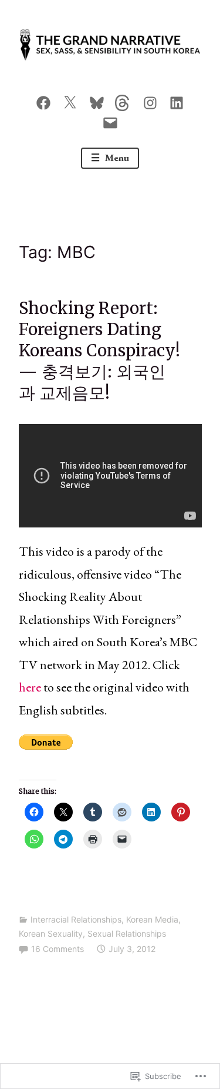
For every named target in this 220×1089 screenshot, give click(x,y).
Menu (116, 157)
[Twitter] (70, 100)
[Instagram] (150, 100)
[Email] (110, 120)
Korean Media (152, 919)
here (30, 687)
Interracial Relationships (76, 919)
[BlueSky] (97, 100)
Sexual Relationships (126, 933)
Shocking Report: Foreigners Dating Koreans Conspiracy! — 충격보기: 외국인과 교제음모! (99, 350)
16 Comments (57, 949)
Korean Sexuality (51, 933)
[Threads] (123, 100)
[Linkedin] (177, 100)
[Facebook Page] (43, 100)
